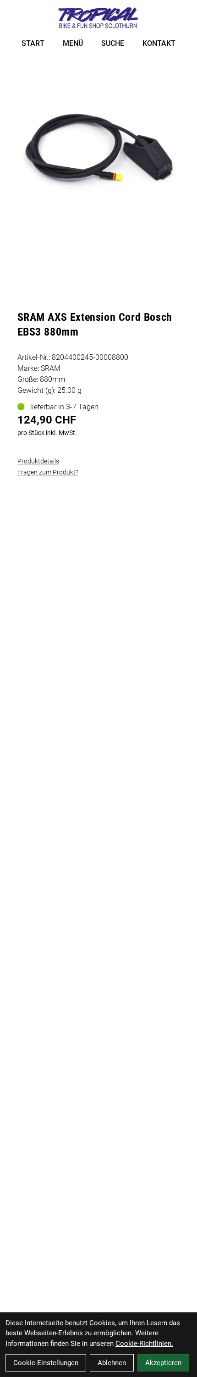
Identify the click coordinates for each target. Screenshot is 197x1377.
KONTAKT (158, 43)
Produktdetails (38, 461)
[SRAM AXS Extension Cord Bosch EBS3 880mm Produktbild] (98, 147)
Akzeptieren (163, 1363)
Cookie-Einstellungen (45, 1363)
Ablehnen (112, 1363)
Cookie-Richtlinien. (144, 1343)
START (33, 43)
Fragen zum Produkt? (47, 472)
